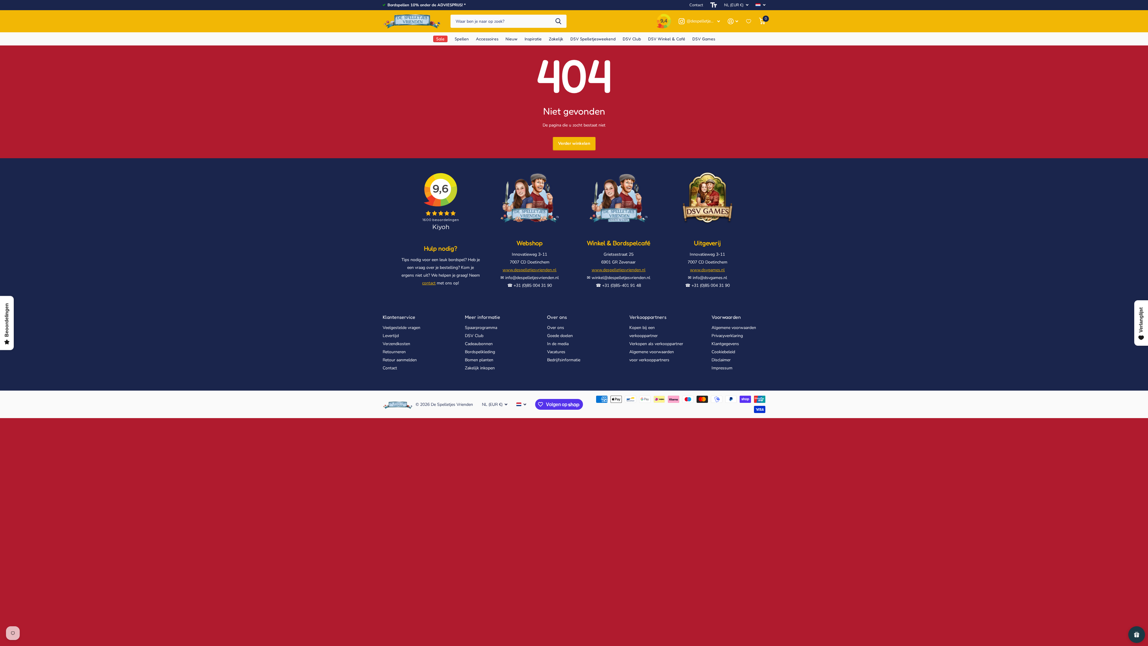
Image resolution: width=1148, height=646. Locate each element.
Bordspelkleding (480, 352)
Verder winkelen (574, 143)
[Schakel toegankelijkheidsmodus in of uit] (713, 5)
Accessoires (487, 38)
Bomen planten (479, 360)
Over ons (557, 317)
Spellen (462, 38)
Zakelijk (556, 38)
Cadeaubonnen (479, 344)
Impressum (722, 368)
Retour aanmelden (400, 360)
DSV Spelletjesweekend (593, 38)
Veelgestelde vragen (401, 327)
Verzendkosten (396, 344)
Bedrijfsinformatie (563, 360)
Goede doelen (560, 336)
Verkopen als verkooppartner (656, 344)
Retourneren (394, 352)
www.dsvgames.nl (707, 270)
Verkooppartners (647, 317)
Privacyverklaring (727, 336)
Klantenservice (399, 317)
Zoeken (558, 21)
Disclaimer (721, 360)
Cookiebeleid (723, 352)
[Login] (732, 21)
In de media (558, 344)
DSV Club (474, 336)
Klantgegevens (725, 344)
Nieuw (511, 38)
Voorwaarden (726, 317)
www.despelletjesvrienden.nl (529, 270)
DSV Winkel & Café (666, 38)
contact (429, 283)
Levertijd (391, 336)
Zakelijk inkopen (480, 368)
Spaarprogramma (481, 327)
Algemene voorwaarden (734, 327)
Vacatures (556, 352)
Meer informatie (482, 317)
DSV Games (703, 38)
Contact (696, 5)
